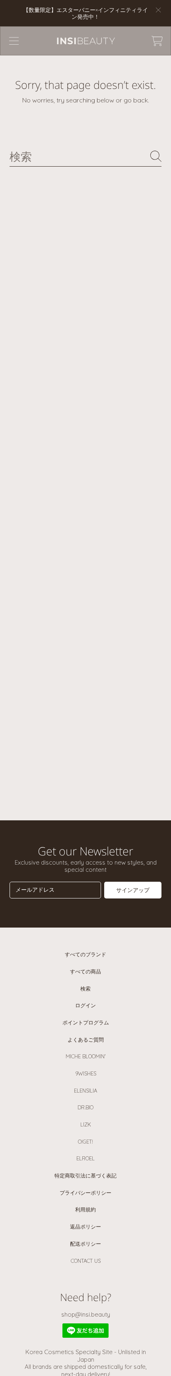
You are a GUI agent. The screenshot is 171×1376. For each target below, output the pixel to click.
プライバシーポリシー (85, 1192)
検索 (85, 988)
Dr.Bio (85, 1107)
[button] (14, 41)
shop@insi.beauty (85, 1314)
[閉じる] (158, 10)
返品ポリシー (85, 1226)
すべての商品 (85, 971)
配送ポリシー (85, 1243)
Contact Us (86, 1261)
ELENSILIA (85, 1090)
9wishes (85, 1073)
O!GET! (85, 1141)
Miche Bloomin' (85, 1056)
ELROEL (85, 1158)
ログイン (85, 1005)
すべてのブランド (85, 954)
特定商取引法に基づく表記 (85, 1175)
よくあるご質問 (86, 1039)
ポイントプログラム (85, 1022)
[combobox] (85, 156)
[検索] (155, 156)
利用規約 (85, 1209)
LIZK (85, 1124)
